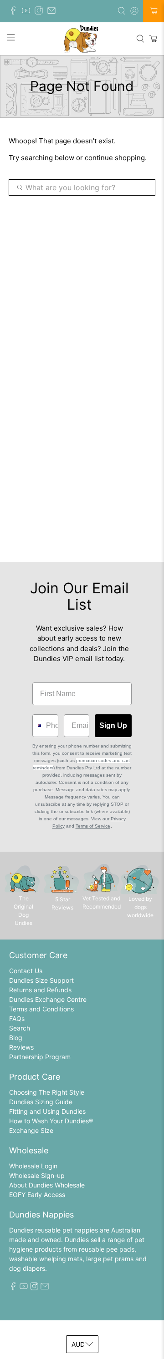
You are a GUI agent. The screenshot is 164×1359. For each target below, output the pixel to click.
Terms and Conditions (41, 1009)
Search (19, 1028)
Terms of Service (93, 826)
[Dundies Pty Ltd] (82, 39)
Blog (15, 1037)
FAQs (17, 1018)
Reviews (21, 1047)
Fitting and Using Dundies (47, 1111)
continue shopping (115, 157)
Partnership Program (40, 1057)
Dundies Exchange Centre (48, 999)
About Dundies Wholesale (47, 1185)
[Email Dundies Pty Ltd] (53, 12)
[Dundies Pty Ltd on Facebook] (15, 12)
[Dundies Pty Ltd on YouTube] (28, 12)
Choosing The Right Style (46, 1092)
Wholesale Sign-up (37, 1175)
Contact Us (25, 971)
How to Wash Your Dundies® (51, 1121)
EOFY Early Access (37, 1194)
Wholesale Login (33, 1166)
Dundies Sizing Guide (40, 1102)
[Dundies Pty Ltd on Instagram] (41, 12)
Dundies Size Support (41, 980)
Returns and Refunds (40, 990)
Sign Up (113, 725)
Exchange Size (31, 1130)
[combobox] (37, 726)
